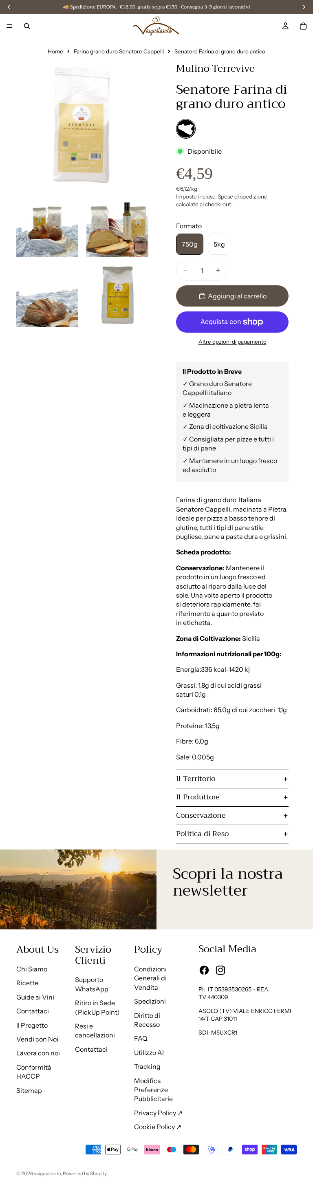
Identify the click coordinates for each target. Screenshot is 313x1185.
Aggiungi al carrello (237, 296)
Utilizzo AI (149, 1052)
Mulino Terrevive (215, 68)
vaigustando (47, 1173)
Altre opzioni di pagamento (232, 341)
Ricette (27, 983)
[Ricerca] (27, 26)
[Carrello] (303, 26)
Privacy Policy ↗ (158, 1113)
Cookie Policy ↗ (157, 1127)
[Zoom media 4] (47, 296)
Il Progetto (32, 1025)
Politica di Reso (202, 833)
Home (55, 51)
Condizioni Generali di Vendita (150, 978)
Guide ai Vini (35, 997)
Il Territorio (195, 778)
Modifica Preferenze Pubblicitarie (153, 1090)
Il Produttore (198, 796)
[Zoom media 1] (82, 121)
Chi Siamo (31, 969)
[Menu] (9, 26)
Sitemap (29, 1090)
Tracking (147, 1066)
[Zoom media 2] (47, 226)
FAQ (141, 1038)
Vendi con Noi (37, 1039)
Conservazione (201, 815)
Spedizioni (150, 1001)
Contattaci (32, 1011)
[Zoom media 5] (117, 296)
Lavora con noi (38, 1053)
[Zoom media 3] (117, 226)
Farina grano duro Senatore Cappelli (119, 51)
